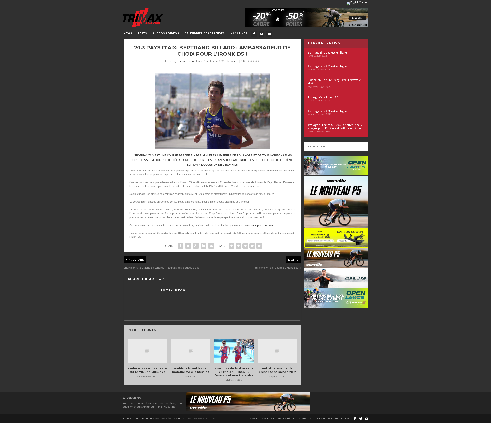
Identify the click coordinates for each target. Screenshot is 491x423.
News (128, 33)
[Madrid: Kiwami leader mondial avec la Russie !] (190, 351)
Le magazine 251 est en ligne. (328, 66)
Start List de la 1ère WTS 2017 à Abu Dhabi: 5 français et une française (234, 372)
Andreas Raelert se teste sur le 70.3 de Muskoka (147, 370)
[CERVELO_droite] (336, 266)
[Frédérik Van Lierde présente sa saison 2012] (277, 351)
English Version (359, 2)
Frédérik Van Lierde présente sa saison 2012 (277, 370)
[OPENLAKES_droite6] (336, 306)
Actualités (232, 61)
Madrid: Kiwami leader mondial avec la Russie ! (190, 370)
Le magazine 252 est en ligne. (328, 52)
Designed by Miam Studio (198, 418)
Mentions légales (164, 418)
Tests (142, 33)
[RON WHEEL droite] (336, 246)
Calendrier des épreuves (205, 33)
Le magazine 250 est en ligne (327, 111)
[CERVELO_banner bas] (248, 410)
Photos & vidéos (165, 33)
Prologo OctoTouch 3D (323, 97)
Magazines (238, 33)
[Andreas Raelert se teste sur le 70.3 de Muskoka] (147, 351)
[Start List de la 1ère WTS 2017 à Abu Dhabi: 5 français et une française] (234, 351)
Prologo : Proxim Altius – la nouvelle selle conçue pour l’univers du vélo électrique (335, 126)
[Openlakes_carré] (336, 173)
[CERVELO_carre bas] (336, 226)
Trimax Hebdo (185, 61)
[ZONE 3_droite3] (336, 286)
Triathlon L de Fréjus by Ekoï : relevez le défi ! (334, 81)
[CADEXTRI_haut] (306, 17)
